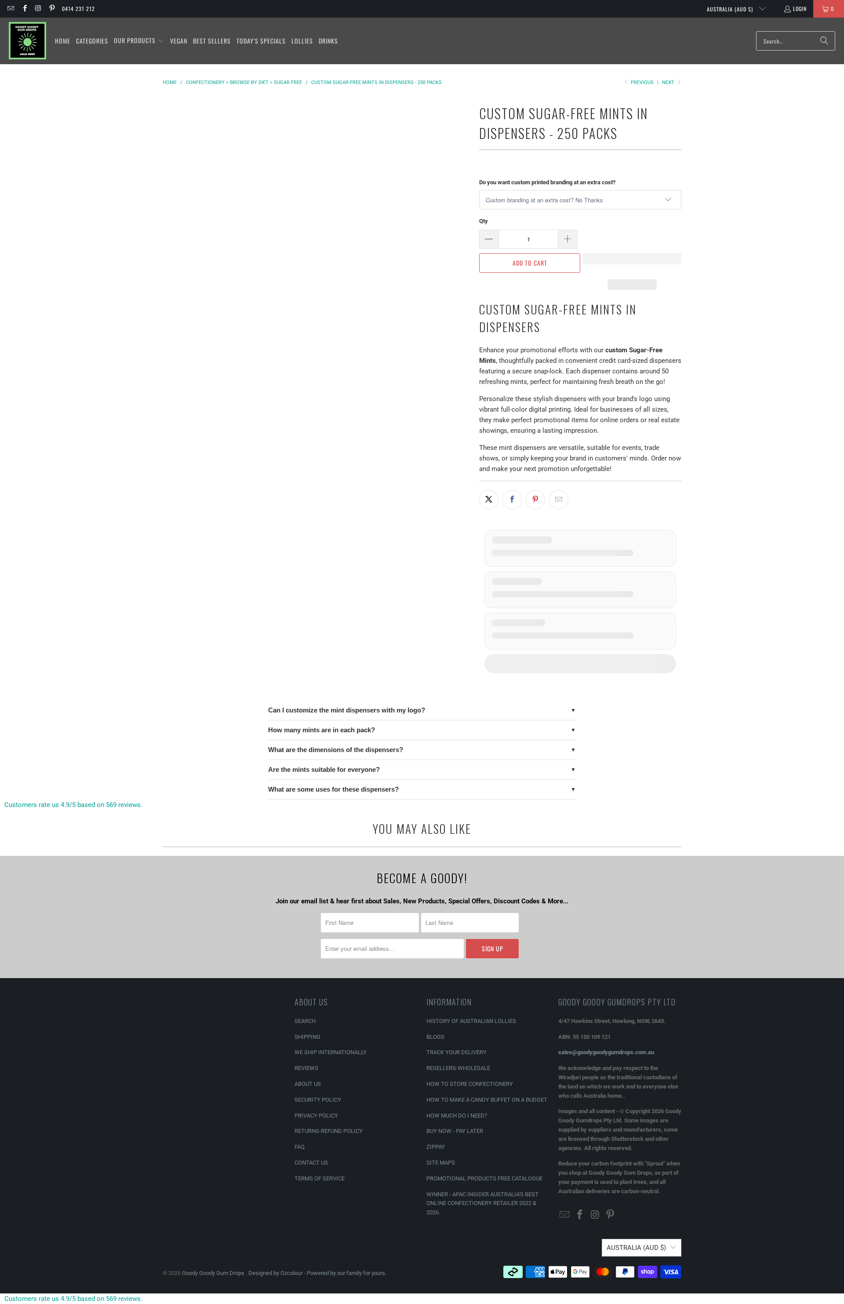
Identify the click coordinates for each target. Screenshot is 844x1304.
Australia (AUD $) (731, 9)
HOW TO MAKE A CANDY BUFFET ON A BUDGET (486, 1099)
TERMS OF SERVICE (320, 1178)
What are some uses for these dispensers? (333, 789)
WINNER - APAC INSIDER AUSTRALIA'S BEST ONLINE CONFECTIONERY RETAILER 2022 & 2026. (482, 1203)
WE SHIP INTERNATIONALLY (331, 1052)
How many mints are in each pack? (321, 730)
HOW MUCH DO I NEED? (456, 1115)
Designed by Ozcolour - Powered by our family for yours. (317, 1273)
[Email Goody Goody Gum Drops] (10, 8)
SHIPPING (307, 1037)
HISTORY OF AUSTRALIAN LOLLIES (471, 1021)
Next (669, 82)
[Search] (824, 41)
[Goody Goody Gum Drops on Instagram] (38, 8)
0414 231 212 (78, 8)
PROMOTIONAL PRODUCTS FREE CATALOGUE (484, 1178)
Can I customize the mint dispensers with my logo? (346, 710)
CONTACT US (311, 1162)
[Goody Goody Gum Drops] (27, 41)
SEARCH (305, 1021)
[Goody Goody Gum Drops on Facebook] (24, 8)
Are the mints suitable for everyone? (324, 769)
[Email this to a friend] (558, 499)
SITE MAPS (440, 1162)
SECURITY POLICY (318, 1099)
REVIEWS (306, 1068)
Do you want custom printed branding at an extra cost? (547, 182)
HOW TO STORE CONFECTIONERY (469, 1084)
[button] (139, 41)
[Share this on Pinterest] (535, 499)
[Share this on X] (488, 499)
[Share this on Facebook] (512, 499)
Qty (483, 221)
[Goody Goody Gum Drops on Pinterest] (51, 8)
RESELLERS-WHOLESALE (458, 1068)
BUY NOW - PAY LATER (454, 1131)
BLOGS (435, 1037)
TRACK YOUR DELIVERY (456, 1052)
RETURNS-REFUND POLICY (329, 1131)
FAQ (300, 1146)
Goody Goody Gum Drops (214, 1273)
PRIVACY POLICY (316, 1115)
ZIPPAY (435, 1146)
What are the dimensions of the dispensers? (335, 749)
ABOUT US (308, 1084)
